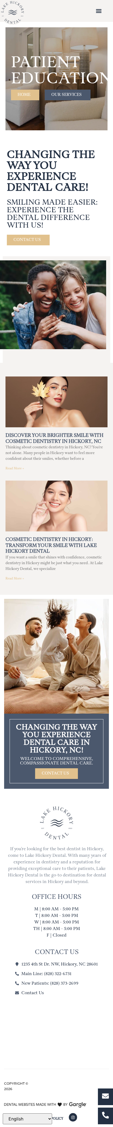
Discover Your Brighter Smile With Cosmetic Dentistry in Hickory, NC (54, 438)
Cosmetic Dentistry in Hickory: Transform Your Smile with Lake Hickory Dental (51, 545)
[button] (98, 10)
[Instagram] (73, 1117)
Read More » (14, 468)
